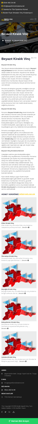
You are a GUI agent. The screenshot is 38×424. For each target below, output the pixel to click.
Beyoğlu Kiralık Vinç (8, 289)
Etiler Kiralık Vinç (7, 223)
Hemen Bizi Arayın (20, 421)
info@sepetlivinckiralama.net (13, 6)
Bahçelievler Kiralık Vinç (10, 322)
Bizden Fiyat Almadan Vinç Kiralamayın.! (18, 13)
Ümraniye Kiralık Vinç (9, 256)
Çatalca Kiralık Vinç (8, 357)
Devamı (25, 227)
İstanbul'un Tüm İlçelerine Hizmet (15, 9)
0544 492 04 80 (9, 3)
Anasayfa (7, 40)
